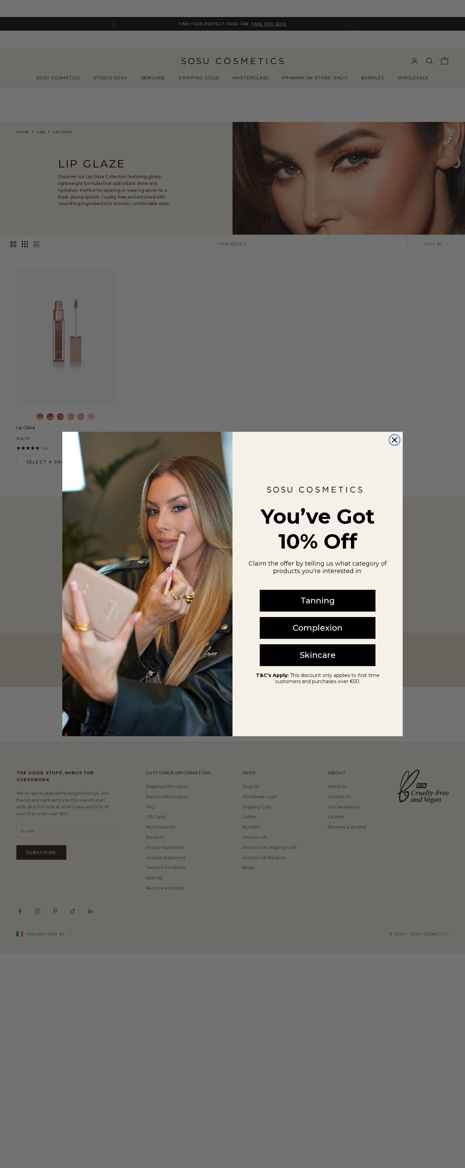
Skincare (318, 655)
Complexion (317, 628)
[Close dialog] (394, 440)
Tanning (318, 600)
